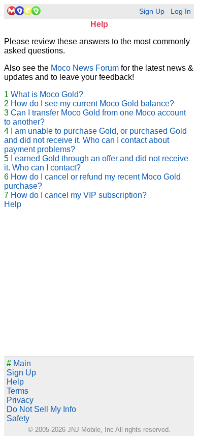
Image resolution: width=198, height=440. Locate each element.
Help (12, 204)
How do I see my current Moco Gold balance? (92, 103)
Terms (17, 391)
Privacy (20, 400)
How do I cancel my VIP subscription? (79, 195)
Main (19, 363)
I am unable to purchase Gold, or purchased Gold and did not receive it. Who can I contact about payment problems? (95, 140)
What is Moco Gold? (47, 94)
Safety (18, 418)
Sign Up (151, 11)
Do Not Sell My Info (41, 409)
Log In (181, 11)
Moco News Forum (85, 68)
